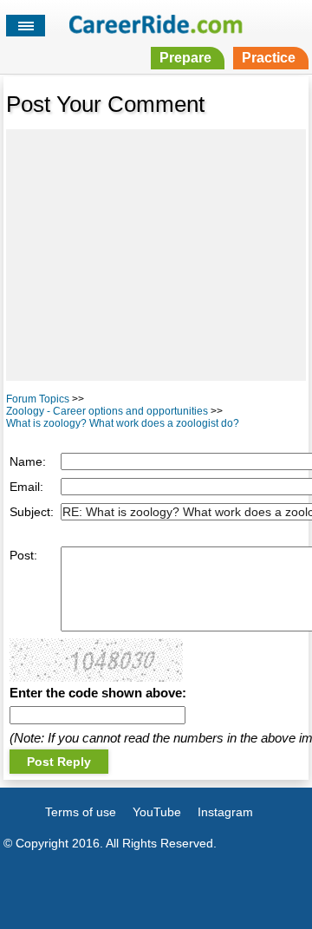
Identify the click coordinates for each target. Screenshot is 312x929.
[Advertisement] (156, 255)
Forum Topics (37, 399)
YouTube (157, 812)
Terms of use (80, 812)
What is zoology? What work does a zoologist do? (122, 423)
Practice (269, 57)
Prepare (185, 57)
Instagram (225, 812)
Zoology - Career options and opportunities (107, 411)
